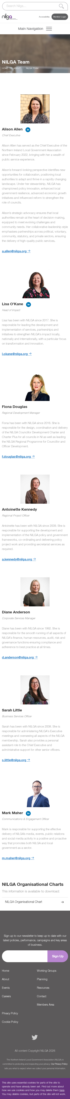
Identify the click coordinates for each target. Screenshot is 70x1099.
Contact (41, 996)
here (62, 1090)
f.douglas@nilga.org (16, 456)
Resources (43, 988)
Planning (42, 979)
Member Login (59, 17)
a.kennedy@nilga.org (17, 559)
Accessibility (44, 17)
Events (6, 988)
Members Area (45, 1004)
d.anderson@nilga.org (18, 657)
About (17, 68)
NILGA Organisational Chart (23, 902)
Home (5, 68)
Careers (6, 996)
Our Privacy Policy (59, 1064)
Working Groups (46, 971)
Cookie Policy (10, 1022)
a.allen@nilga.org (14, 251)
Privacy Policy (10, 1013)
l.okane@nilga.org (15, 354)
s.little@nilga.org (14, 760)
